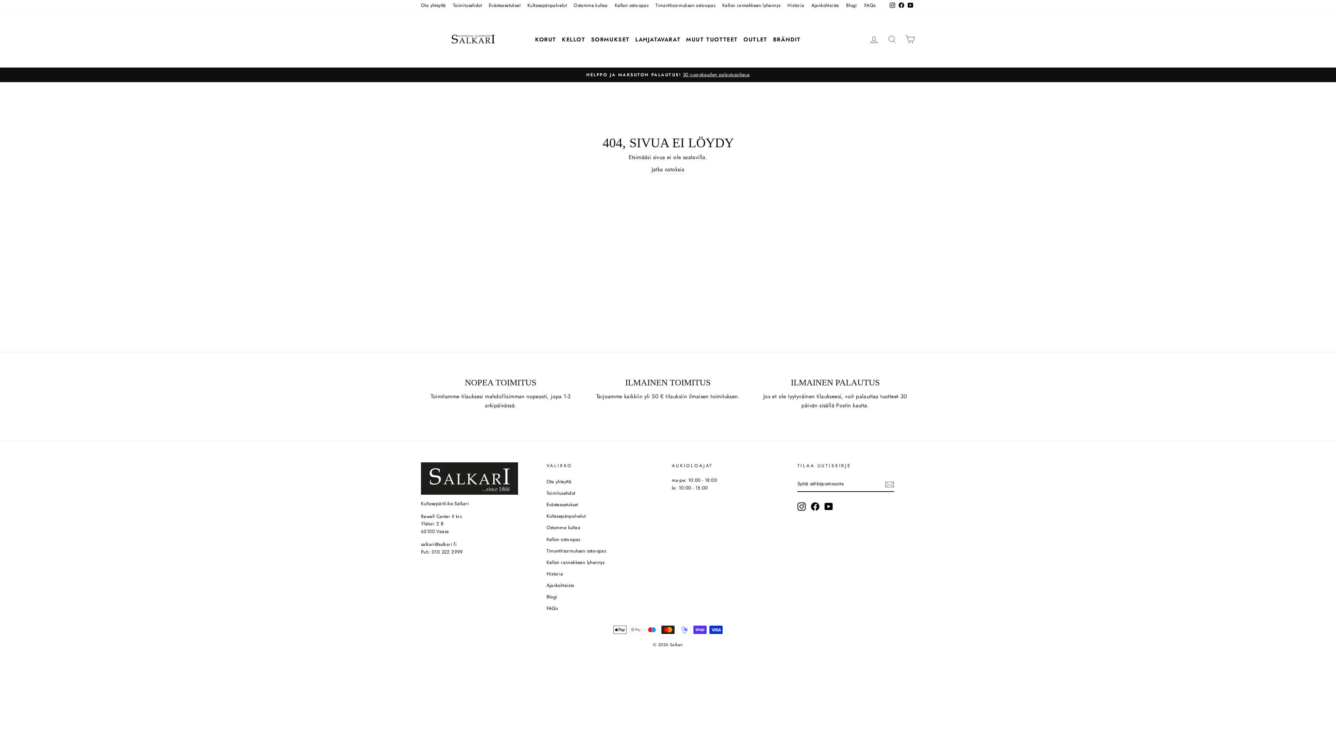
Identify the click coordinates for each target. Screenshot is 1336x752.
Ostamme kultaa (591, 5)
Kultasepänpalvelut (547, 5)
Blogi (851, 5)
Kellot (574, 40)
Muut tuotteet (712, 40)
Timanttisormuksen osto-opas (685, 5)
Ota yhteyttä (433, 5)
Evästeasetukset (504, 5)
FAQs (870, 5)
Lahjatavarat (658, 40)
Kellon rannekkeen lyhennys (751, 5)
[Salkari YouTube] (829, 506)
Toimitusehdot (467, 5)
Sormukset (610, 40)
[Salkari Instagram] (801, 506)
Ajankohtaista (825, 5)
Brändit (787, 40)
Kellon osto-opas (632, 5)
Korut (545, 40)
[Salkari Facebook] (815, 506)
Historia (795, 5)
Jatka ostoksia (668, 169)
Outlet (755, 40)
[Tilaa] (889, 484)
